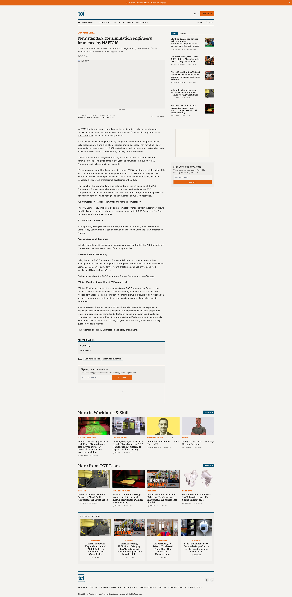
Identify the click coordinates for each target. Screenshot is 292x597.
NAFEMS (82, 129)
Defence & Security (119, 438)
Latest (174, 33)
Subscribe (122, 377)
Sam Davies (84, 455)
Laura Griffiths (179, 49)
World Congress (85, 135)
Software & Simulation (112, 359)
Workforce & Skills (86, 33)
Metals (185, 438)
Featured (182, 33)
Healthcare (187, 491)
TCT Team (84, 56)
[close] (289, 3)
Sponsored (82, 491)
